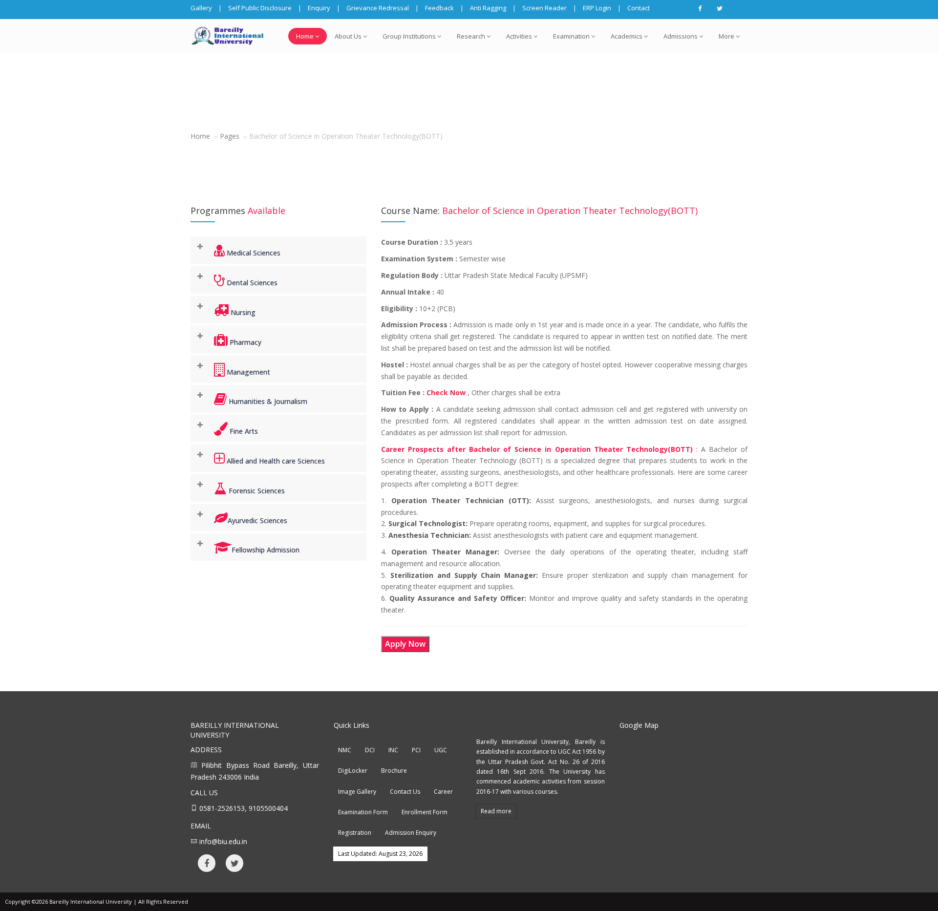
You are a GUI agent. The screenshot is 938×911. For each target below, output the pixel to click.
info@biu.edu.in (223, 841)
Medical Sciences (252, 252)
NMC (344, 750)
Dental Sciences (251, 282)
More (726, 36)
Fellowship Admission (265, 549)
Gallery (201, 7)
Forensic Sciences (256, 490)
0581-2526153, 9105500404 (243, 808)
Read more (496, 811)
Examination (571, 36)
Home (305, 36)
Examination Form (363, 812)
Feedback (439, 7)
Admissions (680, 36)
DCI (370, 750)
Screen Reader (544, 7)
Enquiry (319, 7)
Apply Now (405, 643)
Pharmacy (244, 342)
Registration (354, 832)
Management (247, 372)
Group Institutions (409, 36)
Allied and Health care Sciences (275, 461)
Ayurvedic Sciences (257, 520)
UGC (440, 750)
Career (443, 791)
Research (471, 36)
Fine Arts (243, 431)
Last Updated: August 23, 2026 (380, 853)
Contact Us (405, 791)
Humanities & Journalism (267, 401)
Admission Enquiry (410, 832)
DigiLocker (352, 770)
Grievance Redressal (377, 7)
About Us (348, 36)
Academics (626, 36)
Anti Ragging (488, 7)
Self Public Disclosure (260, 7)
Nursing (242, 312)
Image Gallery (357, 791)
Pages (229, 136)
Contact (638, 7)
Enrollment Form (425, 812)
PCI (416, 750)
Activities (519, 36)
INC (393, 750)
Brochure (394, 770)
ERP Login (597, 7)
